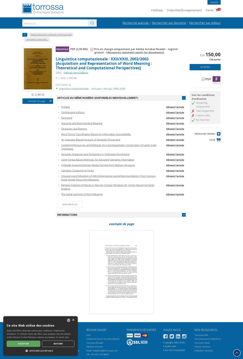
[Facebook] (165, 337)
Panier (213, 10)
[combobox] (59, 23)
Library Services (202, 346)
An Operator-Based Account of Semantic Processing (90, 139)
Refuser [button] (58, 343)
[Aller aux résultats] (92, 23)
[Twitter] (172, 337)
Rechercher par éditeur (205, 23)
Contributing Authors (73, 112)
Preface (65, 106)
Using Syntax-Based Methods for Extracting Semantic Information (97, 159)
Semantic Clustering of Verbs (77, 170)
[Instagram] (184, 337)
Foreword (66, 117)
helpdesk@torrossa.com (105, 350)
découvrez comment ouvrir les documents (135, 52)
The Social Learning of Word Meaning (81, 194)
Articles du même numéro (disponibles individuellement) (97, 98)
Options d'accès (94, 346)
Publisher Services (203, 350)
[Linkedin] (178, 337)
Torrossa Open (202, 342)
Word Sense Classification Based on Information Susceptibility (96, 134)
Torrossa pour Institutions (207, 338)
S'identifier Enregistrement (184, 10)
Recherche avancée (136, 23)
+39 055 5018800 (99, 354)
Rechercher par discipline (169, 23)
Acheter (205, 67)
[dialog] (40, 336)
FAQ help (157, 10)
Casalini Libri (169, 346)
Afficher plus (69, 204)
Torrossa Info (201, 335)
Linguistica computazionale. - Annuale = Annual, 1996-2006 (91, 88)
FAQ (88, 335)
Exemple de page (36, 101)
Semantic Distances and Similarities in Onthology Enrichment (95, 154)
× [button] (73, 320)
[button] (208, 134)
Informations (67, 215)
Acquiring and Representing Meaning (81, 123)
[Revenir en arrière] (24, 35)
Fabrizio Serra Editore (76, 72)
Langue (214, 2)
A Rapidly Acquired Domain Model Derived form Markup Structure (98, 165)
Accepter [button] (23, 343)
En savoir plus (62, 337)
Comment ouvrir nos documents (102, 338)
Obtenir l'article (175, 107)
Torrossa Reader (94, 342)
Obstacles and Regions (74, 128)
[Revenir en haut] (237, 353)
